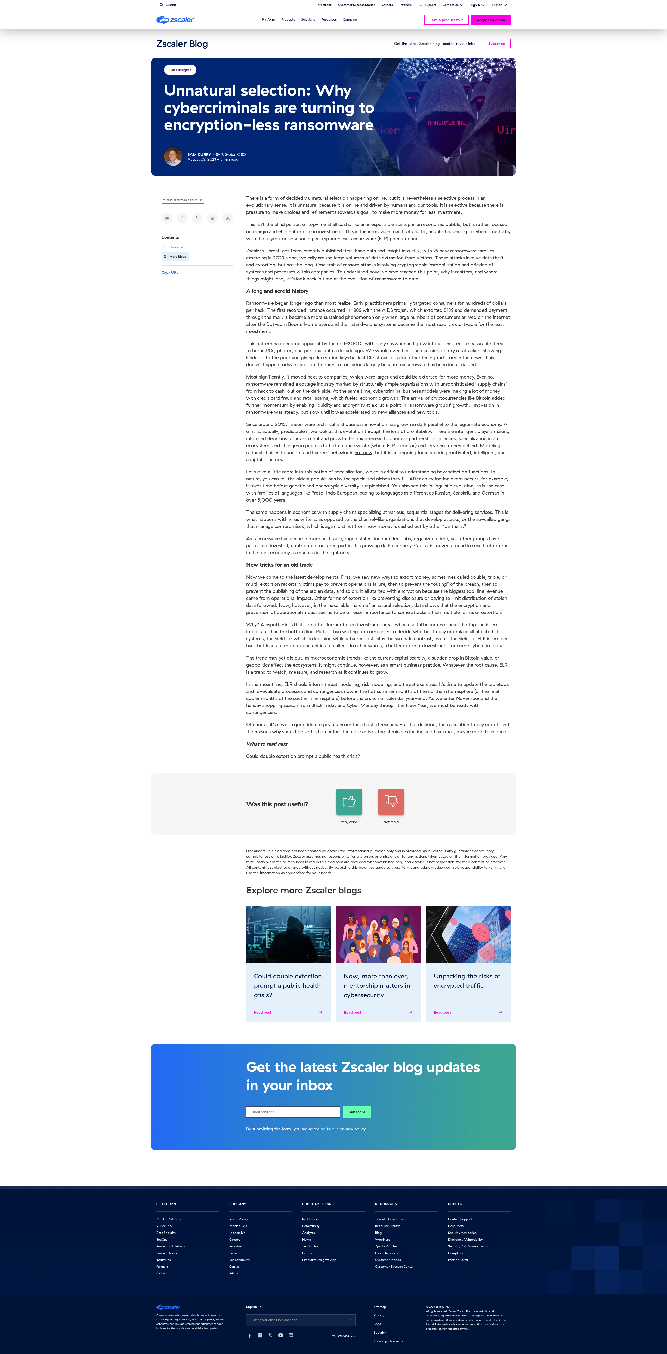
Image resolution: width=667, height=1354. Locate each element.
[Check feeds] (227, 218)
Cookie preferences (388, 1341)
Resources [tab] (329, 19)
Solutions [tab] (308, 19)
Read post (262, 1012)
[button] (349, 807)
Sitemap (380, 1307)
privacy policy (352, 1128)
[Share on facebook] (182, 218)
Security (380, 1332)
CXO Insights (180, 70)
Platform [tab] (268, 19)
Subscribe (357, 1112)
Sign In (475, 5)
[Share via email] (167, 218)
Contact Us (451, 5)
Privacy (379, 1315)
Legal (378, 1324)
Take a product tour (446, 19)
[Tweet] (197, 218)
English (497, 5)
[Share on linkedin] (212, 218)
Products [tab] (288, 19)
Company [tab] (350, 19)
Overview (176, 247)
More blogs (177, 256)
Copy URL (170, 272)
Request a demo (491, 19)
